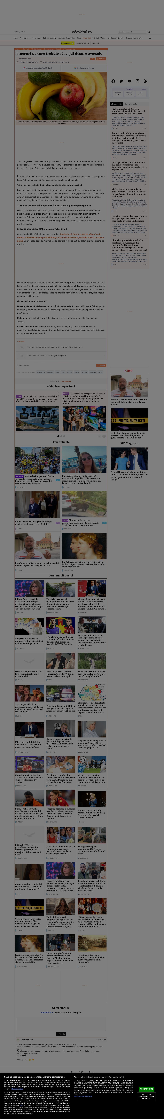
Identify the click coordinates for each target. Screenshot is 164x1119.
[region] (82, 1096)
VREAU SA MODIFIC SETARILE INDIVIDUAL (146, 1097)
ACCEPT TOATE (146, 1089)
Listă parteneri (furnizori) (83, 1096)
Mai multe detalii (17, 1089)
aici (21, 1105)
